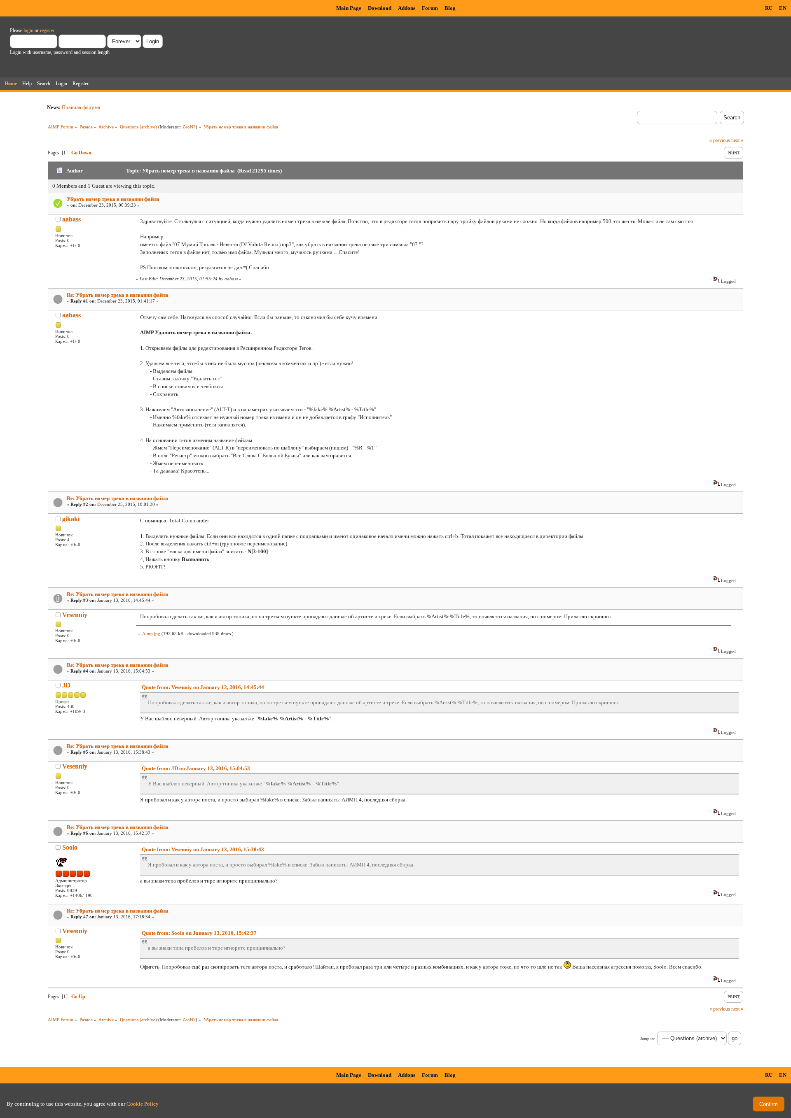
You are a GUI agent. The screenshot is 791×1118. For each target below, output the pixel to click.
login (28, 30)
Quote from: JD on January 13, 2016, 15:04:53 (196, 768)
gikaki (71, 518)
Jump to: (647, 1038)
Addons (406, 8)
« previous (719, 140)
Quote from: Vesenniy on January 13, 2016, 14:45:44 (203, 687)
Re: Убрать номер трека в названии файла (117, 295)
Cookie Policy (142, 1104)
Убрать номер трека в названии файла (113, 199)
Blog (450, 8)
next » (737, 140)
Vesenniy (74, 614)
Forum (430, 8)
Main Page (348, 8)
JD (66, 685)
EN (782, 8)
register (47, 30)
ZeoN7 (189, 126)
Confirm (768, 1104)
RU (768, 8)
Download (379, 8)
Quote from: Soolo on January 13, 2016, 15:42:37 (199, 933)
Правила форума (81, 107)
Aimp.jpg (151, 633)
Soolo (69, 847)
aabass (71, 219)
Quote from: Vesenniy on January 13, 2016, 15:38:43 (203, 849)
